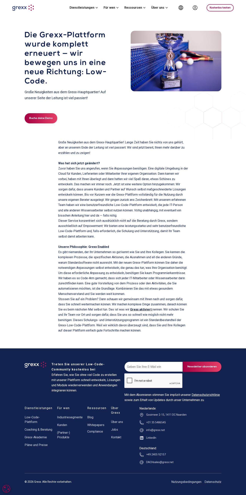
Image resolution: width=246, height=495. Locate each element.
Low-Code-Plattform (32, 419)
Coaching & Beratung (38, 429)
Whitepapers (95, 425)
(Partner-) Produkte (63, 435)
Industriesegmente (70, 417)
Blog (90, 417)
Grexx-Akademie (36, 437)
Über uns (117, 422)
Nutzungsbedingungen (186, 482)
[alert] (6, 488)
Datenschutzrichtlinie (206, 395)
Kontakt (116, 437)
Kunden (62, 425)
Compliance (95, 431)
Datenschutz (212, 482)
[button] (83, 7)
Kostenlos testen (220, 7)
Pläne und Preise (36, 445)
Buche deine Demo (41, 118)
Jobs (114, 429)
